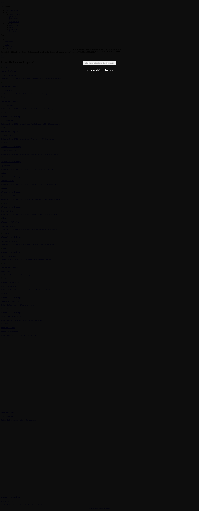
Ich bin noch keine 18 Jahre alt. (99, 70)
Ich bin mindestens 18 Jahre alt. (99, 63)
